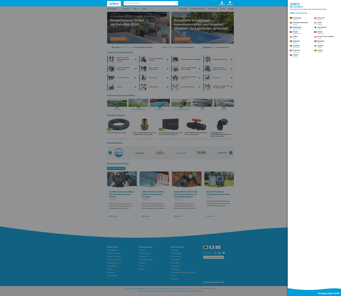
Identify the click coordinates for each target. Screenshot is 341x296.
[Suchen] (176, 3)
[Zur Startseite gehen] (114, 3)
